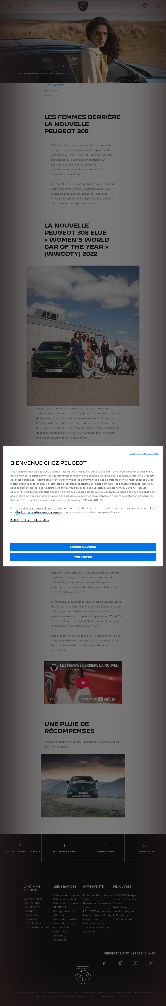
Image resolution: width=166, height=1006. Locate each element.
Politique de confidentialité (29, 520)
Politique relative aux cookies (38, 512)
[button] (144, 454)
